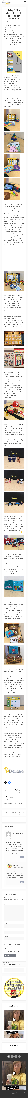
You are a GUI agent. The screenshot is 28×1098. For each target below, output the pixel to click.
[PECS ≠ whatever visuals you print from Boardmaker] (14, 1020)
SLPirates (16, 865)
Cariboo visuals (8, 309)
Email (5, 930)
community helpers (17, 803)
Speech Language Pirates (16, 1092)
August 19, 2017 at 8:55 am (18, 867)
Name (6, 923)
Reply (22, 857)
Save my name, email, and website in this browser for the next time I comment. (13, 946)
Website (6, 936)
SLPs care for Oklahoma (17, 788)
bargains (11, 803)
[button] (25, 2)
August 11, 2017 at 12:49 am (11, 838)
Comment (7, 904)
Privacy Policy (15, 951)
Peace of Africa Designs (18, 1095)
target (5, 805)
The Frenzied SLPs (8, 788)
